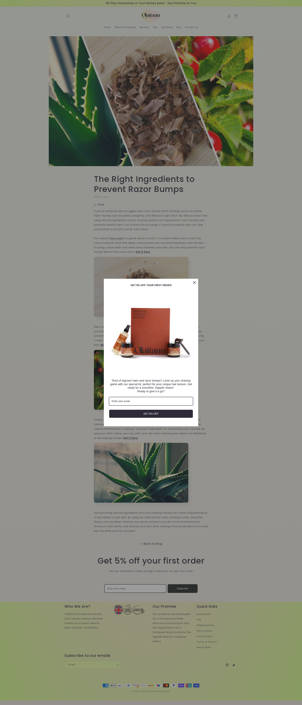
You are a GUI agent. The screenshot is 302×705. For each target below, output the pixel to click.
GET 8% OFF (151, 413)
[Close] (194, 282)
